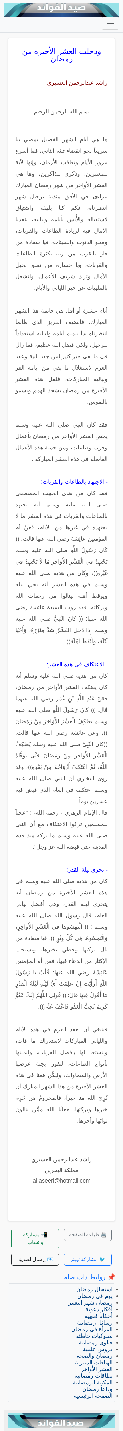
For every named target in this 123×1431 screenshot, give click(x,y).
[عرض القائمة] (110, 23)
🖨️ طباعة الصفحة (88, 1234)
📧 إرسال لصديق (35, 1259)
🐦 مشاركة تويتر (87, 1259)
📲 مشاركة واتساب (35, 1238)
